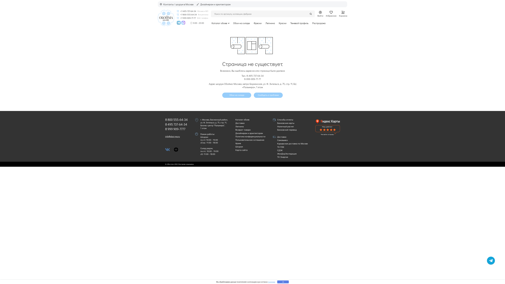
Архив (238, 143)
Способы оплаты (285, 119)
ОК (283, 282)
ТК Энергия (282, 157)
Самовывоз (282, 140)
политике (271, 282)
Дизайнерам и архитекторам (249, 133)
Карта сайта (241, 150)
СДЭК (280, 150)
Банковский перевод (287, 129)
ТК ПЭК (280, 147)
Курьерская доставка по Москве (292, 143)
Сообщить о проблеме (268, 95)
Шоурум (239, 146)
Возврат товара (243, 129)
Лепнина (270, 23)
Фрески (258, 23)
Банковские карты (285, 123)
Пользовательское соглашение (249, 139)
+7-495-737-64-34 (188, 11)
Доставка (239, 123)
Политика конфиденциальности (250, 136)
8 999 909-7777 (175, 129)
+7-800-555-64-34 (188, 14)
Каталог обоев (219, 23)
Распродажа (318, 23)
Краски (282, 23)
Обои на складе (241, 23)
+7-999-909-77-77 (188, 18)
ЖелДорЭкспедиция (287, 153)
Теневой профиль (299, 23)
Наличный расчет (285, 126)
